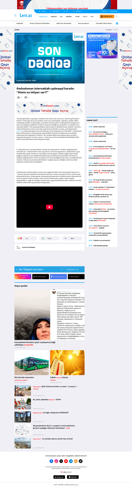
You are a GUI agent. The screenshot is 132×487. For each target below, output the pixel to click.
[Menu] (15, 15)
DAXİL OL (104, 11)
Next (117, 23)
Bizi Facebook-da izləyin (59, 276)
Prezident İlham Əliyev (104, 23)
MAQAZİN (54, 16)
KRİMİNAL (69, 16)
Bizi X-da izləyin (75, 276)
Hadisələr (19, 23)
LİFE (61, 16)
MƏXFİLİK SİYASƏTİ (81, 456)
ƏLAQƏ (58, 456)
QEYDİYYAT (114, 11)
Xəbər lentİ (43, 16)
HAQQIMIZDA (70, 456)
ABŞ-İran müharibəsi (63, 23)
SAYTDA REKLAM (50, 456)
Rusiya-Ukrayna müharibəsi (40, 23)
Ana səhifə (109, 29)
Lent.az (19, 131)
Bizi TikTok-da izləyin (40, 276)
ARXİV (63, 456)
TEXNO (77, 16)
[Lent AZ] (26, 15)
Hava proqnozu (83, 23)
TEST (92, 16)
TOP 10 (85, 16)
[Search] (117, 16)
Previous (15, 23)
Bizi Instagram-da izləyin (23, 276)
